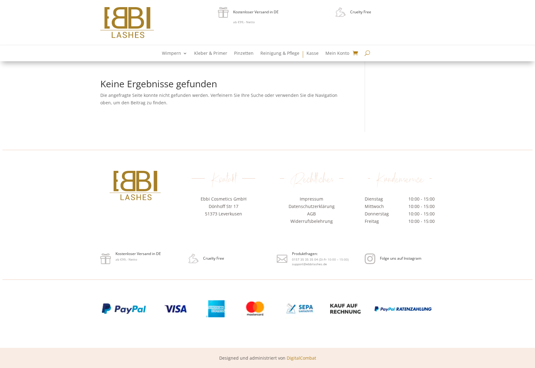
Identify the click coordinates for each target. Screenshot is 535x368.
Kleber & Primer (210, 53)
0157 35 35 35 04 (224, 230)
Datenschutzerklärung (312, 206)
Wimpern (171, 53)
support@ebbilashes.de (229, 237)
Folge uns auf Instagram (400, 258)
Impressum (311, 199)
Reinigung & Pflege (279, 53)
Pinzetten (244, 53)
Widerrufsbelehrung (311, 221)
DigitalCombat (301, 358)
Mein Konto (337, 53)
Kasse (313, 53)
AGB (311, 214)
